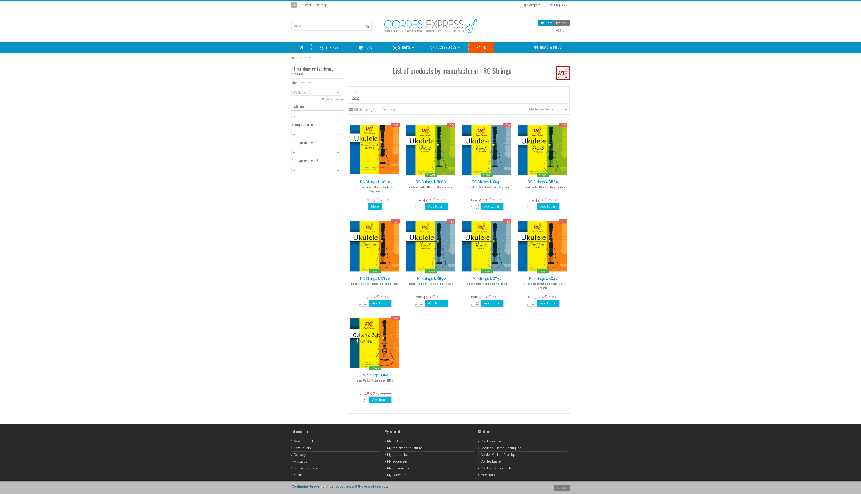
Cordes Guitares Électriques (501, 448)
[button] (331, 47)
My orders (394, 441)
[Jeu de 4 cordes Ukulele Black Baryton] (542, 150)
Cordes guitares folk (495, 441)
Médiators (488, 475)
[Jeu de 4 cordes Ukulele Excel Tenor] (486, 246)
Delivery (300, 455)
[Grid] (351, 109)
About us (300, 461)
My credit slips (398, 455)
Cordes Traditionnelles (497, 468)
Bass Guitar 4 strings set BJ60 (375, 380)
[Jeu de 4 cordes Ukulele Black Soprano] (431, 150)
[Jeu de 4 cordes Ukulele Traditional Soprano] (375, 150)
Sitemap (321, 5)
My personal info (399, 468)
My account (392, 431)
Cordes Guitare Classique (499, 455)
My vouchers (396, 475)
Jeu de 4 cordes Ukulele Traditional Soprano (374, 188)
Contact (305, 5)
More (355, 98)
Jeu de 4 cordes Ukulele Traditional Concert (542, 285)
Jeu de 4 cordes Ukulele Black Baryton (542, 186)
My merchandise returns (404, 448)
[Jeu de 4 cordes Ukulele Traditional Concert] (542, 246)
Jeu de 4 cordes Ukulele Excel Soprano (487, 186)
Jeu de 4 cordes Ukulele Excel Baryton (431, 283)
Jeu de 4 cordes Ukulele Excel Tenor (486, 283)
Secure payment (306, 468)
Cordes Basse (491, 461)
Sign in (564, 30)
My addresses (397, 461)
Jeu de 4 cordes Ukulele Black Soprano (430, 186)
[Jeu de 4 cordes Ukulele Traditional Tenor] (375, 246)
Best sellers (302, 448)
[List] (356, 109)
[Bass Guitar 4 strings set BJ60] (375, 343)
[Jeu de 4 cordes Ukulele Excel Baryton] (431, 246)
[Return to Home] (292, 57)
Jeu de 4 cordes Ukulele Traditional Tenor (375, 283)
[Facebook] (294, 5)
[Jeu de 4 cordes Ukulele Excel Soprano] (486, 150)
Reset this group (334, 99)
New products (304, 441)
